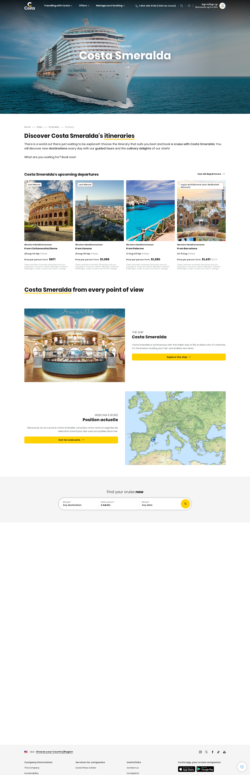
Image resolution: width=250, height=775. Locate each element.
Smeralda (54, 127)
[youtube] (224, 752)
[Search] (182, 6)
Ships (39, 127)
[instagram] (200, 752)
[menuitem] (78, 503)
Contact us (133, 767)
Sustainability (31, 773)
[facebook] (212, 752)
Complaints (133, 773)
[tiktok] (218, 752)
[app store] (186, 769)
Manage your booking (109, 5)
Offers (83, 5)
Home (27, 127)
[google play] (205, 769)
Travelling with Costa (57, 5)
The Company (31, 767)
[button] (189, 5)
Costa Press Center (86, 767)
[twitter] (206, 752)
